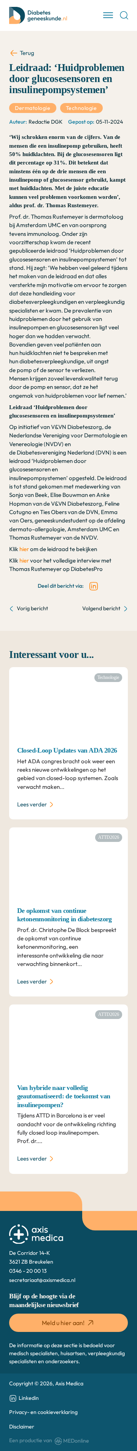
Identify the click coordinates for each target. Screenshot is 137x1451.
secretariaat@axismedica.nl (42, 1280)
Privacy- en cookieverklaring (43, 1412)
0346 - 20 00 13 (28, 1270)
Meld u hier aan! (63, 1323)
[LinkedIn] (93, 586)
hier (24, 549)
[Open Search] (124, 15)
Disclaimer (21, 1426)
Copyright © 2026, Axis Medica (46, 1383)
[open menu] (108, 15)
